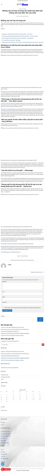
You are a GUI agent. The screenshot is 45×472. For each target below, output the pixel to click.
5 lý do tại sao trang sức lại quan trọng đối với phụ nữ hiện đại (20, 243)
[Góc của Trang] (22, 4)
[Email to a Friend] (25, 256)
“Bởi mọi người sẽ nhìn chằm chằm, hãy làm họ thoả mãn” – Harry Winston (17, 38)
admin (27, 16)
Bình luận (4, 281)
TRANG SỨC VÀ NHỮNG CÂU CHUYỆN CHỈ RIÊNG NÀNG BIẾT (15, 333)
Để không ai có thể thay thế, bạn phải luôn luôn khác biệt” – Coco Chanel (17, 34)
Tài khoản (3, 438)
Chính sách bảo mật (5, 431)
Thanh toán (3, 440)
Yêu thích (3, 456)
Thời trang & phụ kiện (5, 377)
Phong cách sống (24, 260)
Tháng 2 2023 (4, 410)
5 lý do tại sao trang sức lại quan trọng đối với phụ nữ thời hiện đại (14, 329)
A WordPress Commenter (6, 341)
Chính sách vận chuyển (6, 433)
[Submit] (43, 344)
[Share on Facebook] (20, 256)
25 (33, 399)
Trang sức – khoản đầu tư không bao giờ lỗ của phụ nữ (12, 327)
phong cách (3, 385)
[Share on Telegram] (27, 256)
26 (39, 399)
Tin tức (2, 379)
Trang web (4, 302)
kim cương (16, 230)
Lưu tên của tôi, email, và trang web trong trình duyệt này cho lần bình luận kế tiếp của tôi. (22, 307)
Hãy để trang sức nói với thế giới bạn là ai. (12, 252)
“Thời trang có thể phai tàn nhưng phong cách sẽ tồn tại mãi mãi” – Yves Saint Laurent (20, 36)
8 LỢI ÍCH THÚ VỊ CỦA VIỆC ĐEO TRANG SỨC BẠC (12, 335)
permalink (32, 260)
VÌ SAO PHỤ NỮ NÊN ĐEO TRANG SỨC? (10, 331)
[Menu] (1, 4)
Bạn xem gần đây (4, 458)
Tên (3, 291)
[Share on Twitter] (22, 256)
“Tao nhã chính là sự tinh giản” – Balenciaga (11, 40)
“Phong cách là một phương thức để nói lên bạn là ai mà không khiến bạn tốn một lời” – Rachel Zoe (22, 42)
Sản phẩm (3, 451)
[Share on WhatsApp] (18, 256)
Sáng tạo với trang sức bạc (36, 272)
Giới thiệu (3, 422)
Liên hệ (2, 424)
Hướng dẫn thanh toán (5, 436)
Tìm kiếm (2, 316)
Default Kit (16, 341)
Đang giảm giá (4, 454)
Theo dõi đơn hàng (5, 442)
